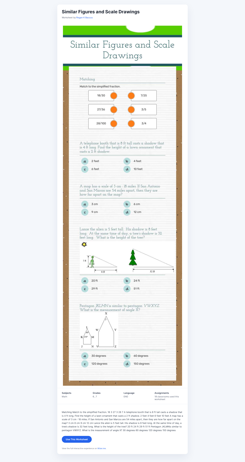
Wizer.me (101, 448)
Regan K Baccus (84, 17)
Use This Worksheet (77, 439)
